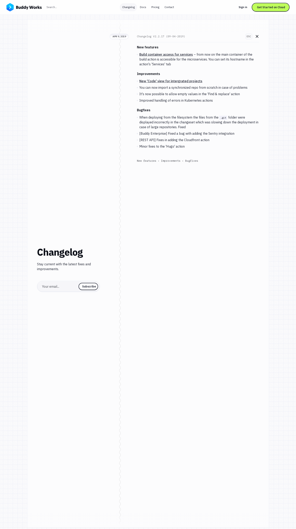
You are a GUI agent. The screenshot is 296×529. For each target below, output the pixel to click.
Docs (143, 7)
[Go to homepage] (24, 7)
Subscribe (89, 286)
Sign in (243, 7)
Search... (60, 7)
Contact (169, 7)
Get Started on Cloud (271, 7)
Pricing (155, 7)
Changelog (128, 7)
